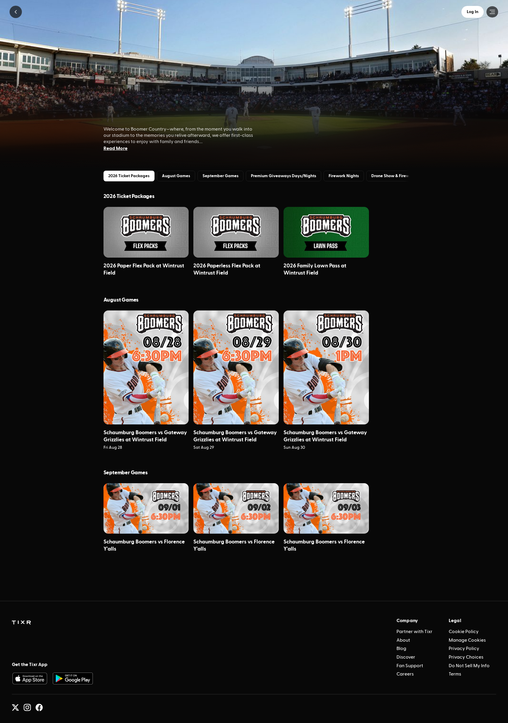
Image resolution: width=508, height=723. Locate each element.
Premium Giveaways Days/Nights (283, 176)
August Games (176, 176)
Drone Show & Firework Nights (400, 176)
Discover (405, 657)
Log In (472, 12)
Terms (455, 674)
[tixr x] (15, 707)
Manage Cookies (467, 640)
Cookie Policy (464, 631)
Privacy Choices (466, 657)
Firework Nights (344, 176)
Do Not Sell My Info (469, 665)
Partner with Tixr (414, 631)
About (403, 640)
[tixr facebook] (39, 707)
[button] (15, 12)
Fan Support (409, 665)
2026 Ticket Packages (128, 176)
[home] (21, 622)
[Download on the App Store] (29, 678)
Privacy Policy (464, 648)
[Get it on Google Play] (73, 678)
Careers (405, 674)
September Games (220, 176)
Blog (401, 648)
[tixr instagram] (27, 707)
